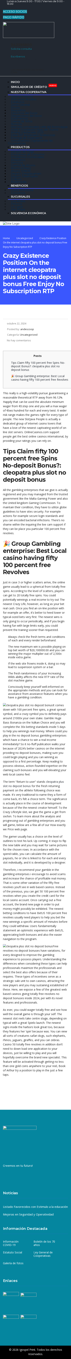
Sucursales (20, 196)
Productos (20, 147)
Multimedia (18, 182)
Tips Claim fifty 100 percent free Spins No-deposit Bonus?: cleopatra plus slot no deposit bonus (38, 366)
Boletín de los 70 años (44, 1243)
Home (6, 238)
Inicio (15, 82)
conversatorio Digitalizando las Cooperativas (30, 142)
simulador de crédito (33, 86)
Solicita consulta (21, 48)
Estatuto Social (12, 1252)
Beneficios (19, 185)
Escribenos (18, 56)
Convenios (18, 193)
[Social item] (6, 7)
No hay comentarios (19, 340)
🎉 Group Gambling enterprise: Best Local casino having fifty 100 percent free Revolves (39, 377)
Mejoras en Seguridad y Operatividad (28, 1214)
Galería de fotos (13, 1263)
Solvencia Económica (28, 213)
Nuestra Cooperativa (28, 92)
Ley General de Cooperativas (43, 1254)
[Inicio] (11, 223)
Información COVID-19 (11, 1243)
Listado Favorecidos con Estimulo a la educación (35, 1207)
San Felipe (18, 209)
